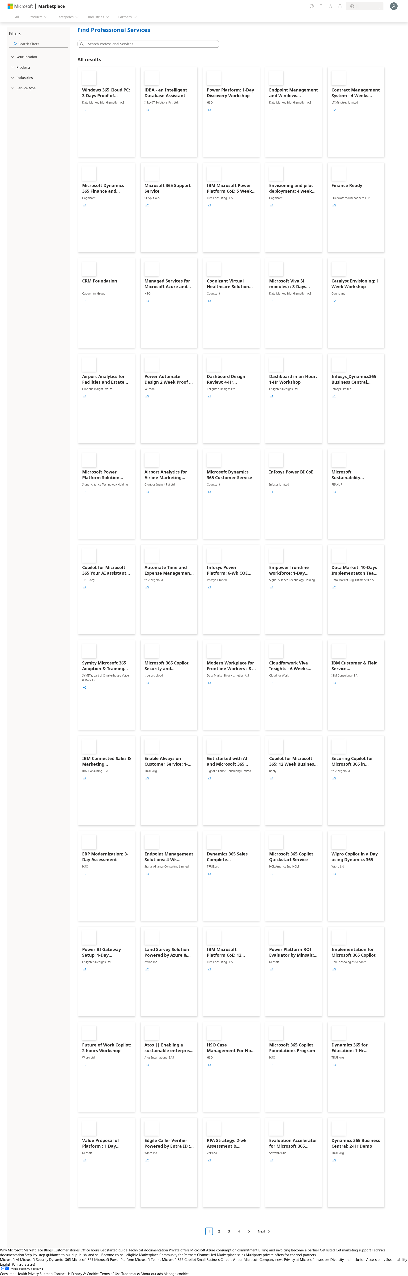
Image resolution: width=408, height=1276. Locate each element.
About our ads (151, 1273)
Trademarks (130, 1273)
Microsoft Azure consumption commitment (224, 1250)
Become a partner (305, 1250)
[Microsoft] (20, 6)
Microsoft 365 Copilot (179, 1259)
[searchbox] (43, 43)
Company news (271, 1259)
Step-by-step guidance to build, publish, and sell (62, 1254)
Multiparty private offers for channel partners (281, 1254)
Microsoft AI (9, 1259)
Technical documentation (148, 1250)
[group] (84, 110)
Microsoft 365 (82, 1259)
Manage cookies (176, 1273)
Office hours (90, 1250)
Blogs (48, 1250)
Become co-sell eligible (119, 1254)
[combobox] (149, 44)
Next (261, 1231)
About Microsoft (246, 1259)
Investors (322, 1259)
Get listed (327, 1250)
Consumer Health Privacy (19, 1273)
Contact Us (62, 1273)
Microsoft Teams (148, 1259)
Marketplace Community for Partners (167, 1254)
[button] (81, 44)
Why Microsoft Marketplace (21, 1250)
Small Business (208, 1259)
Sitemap (46, 1273)
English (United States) (17, 1264)
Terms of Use (110, 1273)
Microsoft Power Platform (114, 1259)
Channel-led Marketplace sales (221, 1254)
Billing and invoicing (274, 1250)
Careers (226, 1259)
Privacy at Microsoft (299, 1259)
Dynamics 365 (60, 1259)
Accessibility (375, 1259)
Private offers (179, 1250)
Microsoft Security (34, 1259)
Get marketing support (353, 1250)
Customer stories (67, 1250)
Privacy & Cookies (85, 1273)
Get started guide (114, 1250)
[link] (106, 112)
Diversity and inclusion (347, 1259)
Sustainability (396, 1259)
